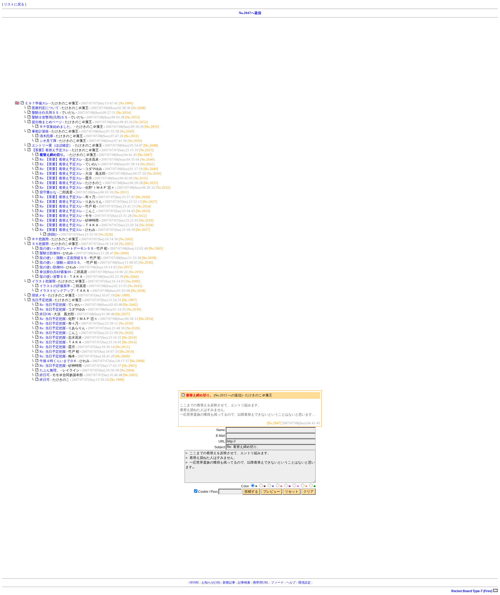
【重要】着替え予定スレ (50, 150)
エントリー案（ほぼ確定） (52, 145)
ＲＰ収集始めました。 (56, 127)
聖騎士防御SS (50, 253)
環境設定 (304, 582)
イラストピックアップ (56, 291)
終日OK (45, 314)
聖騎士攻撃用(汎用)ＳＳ (50, 117)
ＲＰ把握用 (40, 239)
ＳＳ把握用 (40, 244)
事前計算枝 (40, 131)
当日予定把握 (42, 300)
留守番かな (48, 192)
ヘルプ (291, 582)
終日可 (45, 375)
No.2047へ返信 (250, 13)
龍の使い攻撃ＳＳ (53, 276)
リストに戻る (14, 4)
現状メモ (38, 295)
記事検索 (244, 582)
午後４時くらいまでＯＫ (58, 361)
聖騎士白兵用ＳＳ (45, 113)
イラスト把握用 (43, 281)
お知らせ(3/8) (211, 582)
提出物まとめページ (47, 122)
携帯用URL (260, 582)
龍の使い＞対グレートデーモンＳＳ (67, 248)
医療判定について (45, 108)
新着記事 (229, 582)
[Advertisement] (158, 59)
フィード (277, 582)
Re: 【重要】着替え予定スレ (61, 159)
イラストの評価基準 (55, 286)
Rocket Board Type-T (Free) (472, 591)
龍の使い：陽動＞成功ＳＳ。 (62, 262)
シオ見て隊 (48, 141)
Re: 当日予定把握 (53, 305)
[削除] (51, 234)
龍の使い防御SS (52, 267)
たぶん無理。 (50, 370)
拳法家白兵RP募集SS (55, 272)
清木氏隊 (46, 136)
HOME (194, 582)
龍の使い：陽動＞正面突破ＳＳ (63, 258)
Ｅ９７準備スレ (37, 103)
